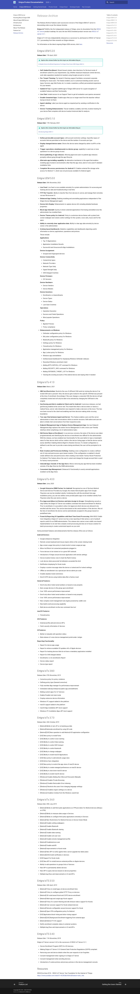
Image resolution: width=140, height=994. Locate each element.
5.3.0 (47, 2)
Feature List (16, 30)
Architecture (17, 25)
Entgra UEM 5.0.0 (112, 23)
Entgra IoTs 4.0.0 (111, 28)
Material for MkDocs (24, 992)
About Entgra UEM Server (21, 20)
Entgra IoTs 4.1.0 (111, 25)
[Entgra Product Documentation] (14, 2)
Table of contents (112, 15)
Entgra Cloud (63, 7)
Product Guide (53, 7)
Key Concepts (86, 7)
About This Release (19, 28)
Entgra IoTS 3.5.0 (112, 38)
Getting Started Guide (39, 7)
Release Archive (18, 33)
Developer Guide (75, 7)
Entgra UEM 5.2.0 (112, 17)
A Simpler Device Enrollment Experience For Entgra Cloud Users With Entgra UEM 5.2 (61, 64)
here (80, 44)
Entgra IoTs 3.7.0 (111, 33)
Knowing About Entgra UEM (21, 17)
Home (15, 7)
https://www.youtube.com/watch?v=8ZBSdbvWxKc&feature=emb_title (60, 975)
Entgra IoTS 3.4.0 (112, 40)
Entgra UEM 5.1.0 (112, 20)
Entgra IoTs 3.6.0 (111, 35)
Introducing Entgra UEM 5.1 (45, 132)
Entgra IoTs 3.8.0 (111, 30)
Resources (110, 43)
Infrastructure (17, 23)
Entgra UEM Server (25, 7)
